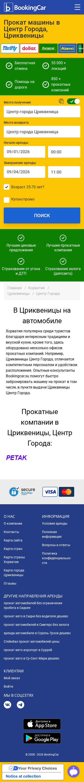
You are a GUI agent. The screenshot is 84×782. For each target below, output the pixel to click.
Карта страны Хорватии (14, 559)
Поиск (42, 215)
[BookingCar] (25, 7)
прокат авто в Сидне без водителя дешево (36, 616)
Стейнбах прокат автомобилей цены (32, 641)
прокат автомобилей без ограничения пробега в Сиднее (33, 605)
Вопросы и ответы (56, 545)
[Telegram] (20, 705)
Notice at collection (23, 776)
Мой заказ (12, 678)
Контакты (11, 532)
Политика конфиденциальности (56, 558)
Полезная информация (52, 534)
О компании (13, 523)
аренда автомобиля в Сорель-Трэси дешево (37, 633)
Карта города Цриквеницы (14, 572)
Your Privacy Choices (37, 768)
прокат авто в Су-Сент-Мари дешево (31, 658)
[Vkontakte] (7, 705)
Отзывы (10, 583)
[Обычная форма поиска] (72, 101)
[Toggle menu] (77, 7)
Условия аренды (54, 523)
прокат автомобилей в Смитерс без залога (36, 624)
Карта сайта (13, 540)
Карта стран (13, 549)
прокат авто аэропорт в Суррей (28, 650)
